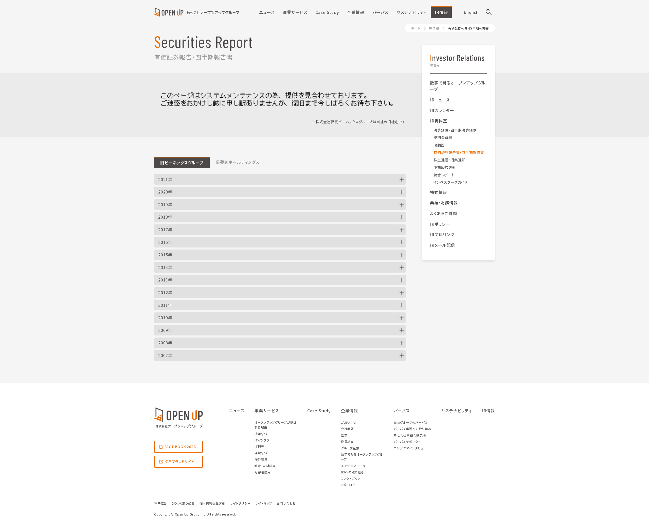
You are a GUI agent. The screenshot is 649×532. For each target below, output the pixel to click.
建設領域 (261, 453)
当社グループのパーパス (411, 422)
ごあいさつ (348, 422)
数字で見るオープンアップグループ (457, 86)
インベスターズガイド (450, 182)
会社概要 (347, 429)
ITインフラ (262, 440)
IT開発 (259, 446)
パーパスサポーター (407, 441)
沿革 (344, 435)
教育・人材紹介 (265, 466)
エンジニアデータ (353, 466)
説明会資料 (443, 137)
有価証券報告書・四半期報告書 (459, 152)
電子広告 (160, 503)
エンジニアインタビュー (410, 448)
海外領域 (261, 459)
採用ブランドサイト (179, 461)
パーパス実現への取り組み (412, 429)
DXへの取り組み (352, 472)
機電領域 (261, 434)
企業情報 (355, 12)
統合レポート (444, 174)
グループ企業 (350, 448)
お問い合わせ (286, 503)
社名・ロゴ (348, 485)
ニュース (267, 12)
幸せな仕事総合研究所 (410, 435)
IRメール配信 (442, 245)
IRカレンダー (442, 110)
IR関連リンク (442, 234)
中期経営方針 (445, 167)
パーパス (380, 12)
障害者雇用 (263, 472)
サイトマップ (263, 503)
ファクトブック (350, 478)
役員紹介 (347, 441)
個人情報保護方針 (212, 503)
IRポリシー (440, 224)
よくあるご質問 (443, 213)
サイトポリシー (240, 503)
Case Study (327, 12)
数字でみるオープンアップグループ (362, 456)
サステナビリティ (411, 12)
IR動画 (439, 145)
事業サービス (295, 12)
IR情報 (441, 12)
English (471, 12)
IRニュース (440, 100)
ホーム (415, 28)
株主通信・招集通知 (449, 159)
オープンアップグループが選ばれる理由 (276, 424)
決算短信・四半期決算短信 (455, 130)
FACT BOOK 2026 (180, 446)
